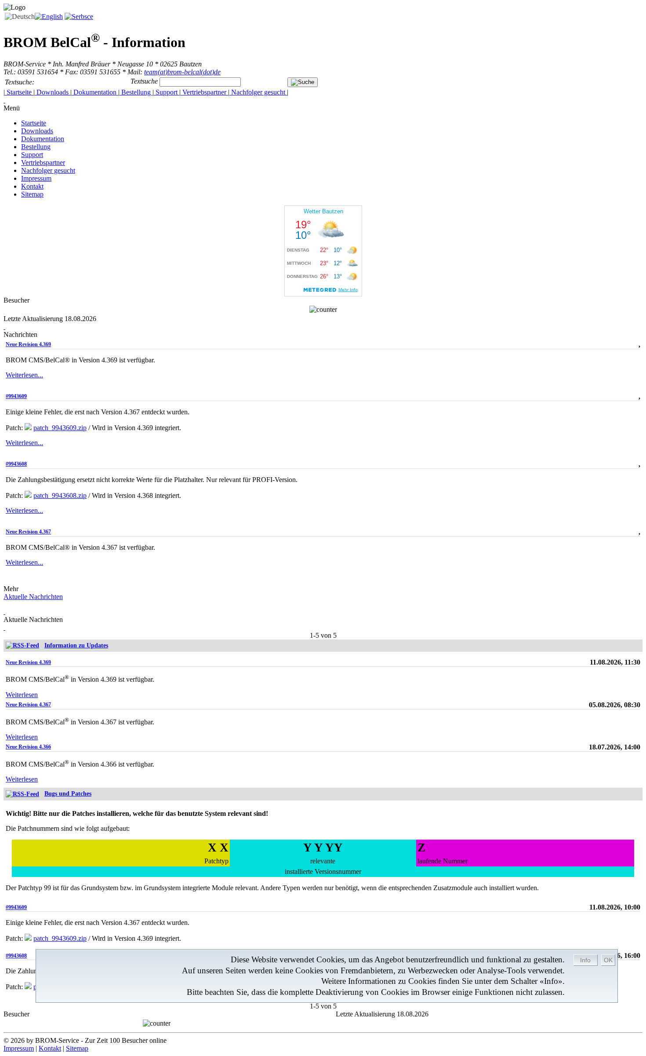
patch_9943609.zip (60, 427)
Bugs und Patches (67, 793)
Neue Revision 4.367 (28, 532)
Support (166, 92)
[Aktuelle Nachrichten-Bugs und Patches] (22, 793)
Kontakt (32, 186)
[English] (49, 16)
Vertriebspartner (204, 92)
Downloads (52, 92)
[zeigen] (4, 611)
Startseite (19, 92)
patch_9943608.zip (60, 495)
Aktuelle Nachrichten (33, 596)
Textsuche (144, 81)
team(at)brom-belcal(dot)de (182, 72)
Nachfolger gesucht (258, 92)
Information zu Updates (76, 645)
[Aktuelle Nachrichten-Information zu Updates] (22, 645)
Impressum (36, 178)
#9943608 (16, 464)
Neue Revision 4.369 (28, 344)
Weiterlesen (22, 694)
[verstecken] (4, 100)
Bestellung (136, 92)
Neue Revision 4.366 (28, 747)
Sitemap (32, 194)
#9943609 (16, 396)
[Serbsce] (79, 16)
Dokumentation (95, 92)
